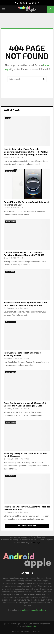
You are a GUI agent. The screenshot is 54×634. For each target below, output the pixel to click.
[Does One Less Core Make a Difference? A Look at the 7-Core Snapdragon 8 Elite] (27, 385)
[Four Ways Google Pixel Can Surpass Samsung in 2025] (27, 335)
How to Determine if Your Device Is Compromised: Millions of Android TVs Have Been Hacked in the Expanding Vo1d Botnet (26, 152)
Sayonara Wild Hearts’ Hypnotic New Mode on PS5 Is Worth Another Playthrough (25, 303)
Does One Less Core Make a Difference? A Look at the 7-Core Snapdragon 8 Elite (25, 404)
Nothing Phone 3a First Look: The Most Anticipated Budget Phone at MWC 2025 (24, 253)
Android (8, 118)
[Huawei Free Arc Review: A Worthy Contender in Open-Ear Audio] (27, 489)
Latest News (12, 109)
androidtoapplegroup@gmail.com (32, 610)
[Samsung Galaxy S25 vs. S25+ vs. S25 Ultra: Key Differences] (27, 435)
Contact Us (36, 631)
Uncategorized (10, 171)
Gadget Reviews (11, 221)
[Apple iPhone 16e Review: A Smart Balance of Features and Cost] (27, 184)
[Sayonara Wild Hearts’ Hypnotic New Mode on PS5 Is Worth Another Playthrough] (27, 284)
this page (36, 542)
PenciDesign (32, 626)
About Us (15, 631)
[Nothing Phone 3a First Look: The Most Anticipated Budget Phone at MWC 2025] (27, 234)
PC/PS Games (10, 271)
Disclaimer (25, 631)
